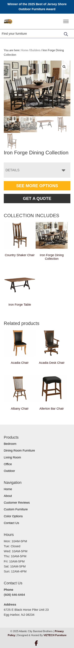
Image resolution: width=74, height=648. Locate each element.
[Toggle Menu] (66, 21)
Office (8, 464)
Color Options (13, 516)
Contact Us (11, 523)
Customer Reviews (17, 502)
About (8, 496)
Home (8, 489)
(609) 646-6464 (14, 594)
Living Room (12, 457)
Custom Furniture (16, 509)
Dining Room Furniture (19, 450)
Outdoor (9, 471)
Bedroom (10, 444)
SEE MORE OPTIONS (37, 185)
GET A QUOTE (37, 198)
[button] (64, 67)
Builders (35, 50)
